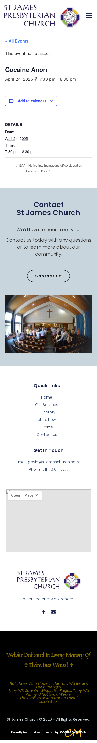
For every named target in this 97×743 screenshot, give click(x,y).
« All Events (16, 41)
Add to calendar (32, 100)
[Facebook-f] (43, 612)
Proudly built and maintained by (34, 732)
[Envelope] (53, 612)
